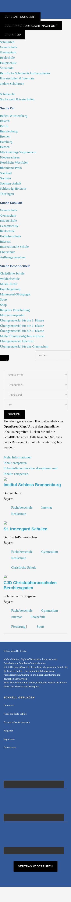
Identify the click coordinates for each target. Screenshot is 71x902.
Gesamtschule (9, 226)
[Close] (4, 358)
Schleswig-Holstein (13, 188)
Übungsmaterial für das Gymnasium (24, 346)
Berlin (4, 126)
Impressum (9, 739)
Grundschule (8, 47)
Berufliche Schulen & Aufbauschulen (25, 73)
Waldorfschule (10, 279)
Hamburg (6, 142)
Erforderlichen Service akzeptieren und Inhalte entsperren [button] (30, 471)
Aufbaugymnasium (13, 257)
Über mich (9, 705)
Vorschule (6, 68)
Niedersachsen (10, 157)
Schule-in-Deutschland (35, 6)
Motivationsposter (12, 315)
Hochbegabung (10, 289)
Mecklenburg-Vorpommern (18, 152)
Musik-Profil (8, 284)
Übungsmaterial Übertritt (17, 341)
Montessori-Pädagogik (15, 294)
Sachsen (5, 178)
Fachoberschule (10, 236)
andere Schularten (12, 83)
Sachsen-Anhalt (10, 183)
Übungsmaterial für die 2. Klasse (22, 326)
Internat (5, 241)
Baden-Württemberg (13, 116)
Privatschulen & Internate (17, 78)
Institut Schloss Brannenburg (32, 484)
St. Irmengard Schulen (25, 529)
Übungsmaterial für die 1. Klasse (22, 320)
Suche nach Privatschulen (17, 99)
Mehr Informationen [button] (17, 457)
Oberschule (7, 252)
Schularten (7, 42)
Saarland (6, 173)
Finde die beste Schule (15, 714)
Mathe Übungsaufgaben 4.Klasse (22, 336)
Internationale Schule (14, 246)
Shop (3, 305)
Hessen (5, 147)
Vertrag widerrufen (35, 866)
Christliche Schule (12, 273)
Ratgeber (8, 730)
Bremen (5, 136)
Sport (3, 299)
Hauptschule (8, 63)
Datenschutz (10, 747)
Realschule (7, 57)
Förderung (18, 626)
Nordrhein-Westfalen (14, 162)
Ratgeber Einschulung (15, 310)
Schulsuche (7, 94)
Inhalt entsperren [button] (15, 463)
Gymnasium (8, 52)
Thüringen (7, 194)
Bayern (5, 121)
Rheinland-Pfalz (11, 168)
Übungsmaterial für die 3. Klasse (22, 331)
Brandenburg (9, 131)
